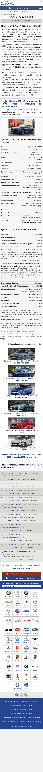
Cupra (26, 605)
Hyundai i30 (25, 12)
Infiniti (17, 624)
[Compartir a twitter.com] (21, 695)
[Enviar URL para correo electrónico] (26, 695)
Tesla (26, 679)
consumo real (30, 517)
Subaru (8, 679)
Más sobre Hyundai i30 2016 (21, 21)
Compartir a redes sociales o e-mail (24, 574)
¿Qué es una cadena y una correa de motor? (21, 49)
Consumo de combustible (21, 713)
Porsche (17, 661)
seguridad (18, 568)
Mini (35, 642)
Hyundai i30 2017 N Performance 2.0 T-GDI (18, 552)
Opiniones (15, 8)
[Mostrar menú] (40, 8)
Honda (35, 615)
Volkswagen (17, 688)
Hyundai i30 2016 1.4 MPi (11, 483)
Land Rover (34, 633)
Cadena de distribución (34, 250)
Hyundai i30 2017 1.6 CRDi (11, 505)
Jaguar (35, 624)
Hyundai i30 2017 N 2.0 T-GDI (12, 545)
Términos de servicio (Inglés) (31, 722)
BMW (26, 596)
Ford (26, 615)
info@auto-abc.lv (26, 726)
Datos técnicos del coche (29, 701)
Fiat (17, 615)
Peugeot (8, 661)
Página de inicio (6, 12)
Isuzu (26, 624)
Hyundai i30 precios (12, 565)
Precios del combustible (10, 722)
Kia (17, 633)
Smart (35, 670)
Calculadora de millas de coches (14, 718)
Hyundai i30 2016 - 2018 (8, 14)
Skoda (26, 670)
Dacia (35, 605)
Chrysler (8, 605)
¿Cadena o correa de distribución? (21, 709)
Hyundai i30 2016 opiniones (24, 578)
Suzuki (17, 679)
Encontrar (26, 8)
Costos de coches (33, 718)
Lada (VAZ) (26, 633)
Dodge (8, 615)
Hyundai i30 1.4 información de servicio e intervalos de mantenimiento (21, 104)
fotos (26, 568)
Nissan (26, 651)
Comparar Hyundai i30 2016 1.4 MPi (21, 362)
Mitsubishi (8, 651)
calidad (36, 565)
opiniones (27, 565)
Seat (17, 670)
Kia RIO (30, 319)
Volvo (26, 688)
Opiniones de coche (12, 701)
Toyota (35, 679)
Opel (35, 651)
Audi (17, 596)
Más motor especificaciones (13, 62)
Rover (35, 661)
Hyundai (16, 12)
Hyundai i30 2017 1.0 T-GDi (11, 473)
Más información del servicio (32, 260)
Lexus (8, 642)
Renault (26, 661)
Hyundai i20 (38, 319)
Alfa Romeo (8, 596)
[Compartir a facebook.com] (16, 695)
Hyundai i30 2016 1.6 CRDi (11, 525)
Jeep (8, 633)
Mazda (17, 642)
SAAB (8, 670)
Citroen (17, 605)
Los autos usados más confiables (21, 705)
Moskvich (17, 651)
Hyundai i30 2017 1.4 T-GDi (11, 490)
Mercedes (26, 642)
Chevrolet (35, 596)
